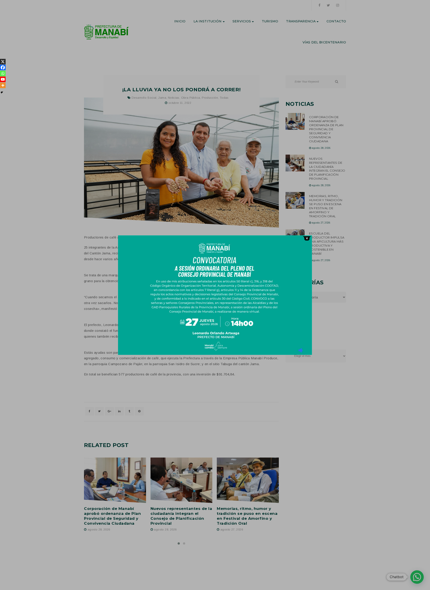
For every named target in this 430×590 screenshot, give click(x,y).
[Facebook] (3, 67)
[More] (3, 85)
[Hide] (2, 92)
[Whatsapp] (3, 73)
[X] (3, 61)
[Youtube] (3, 79)
